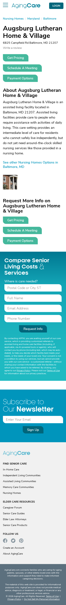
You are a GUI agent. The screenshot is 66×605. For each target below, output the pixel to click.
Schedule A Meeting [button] (22, 68)
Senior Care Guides (14, 513)
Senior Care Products (15, 525)
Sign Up (33, 430)
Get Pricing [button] (15, 58)
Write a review (12, 48)
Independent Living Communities (22, 475)
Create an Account (13, 548)
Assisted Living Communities (19, 481)
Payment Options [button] (20, 78)
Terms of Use (53, 370)
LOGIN (56, 5)
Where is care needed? (21, 281)
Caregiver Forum (12, 507)
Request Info (33, 329)
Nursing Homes (12, 493)
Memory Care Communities (18, 487)
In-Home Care (11, 469)
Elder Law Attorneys (14, 519)
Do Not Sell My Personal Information (42, 599)
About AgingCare (13, 553)
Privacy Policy (23, 370)
